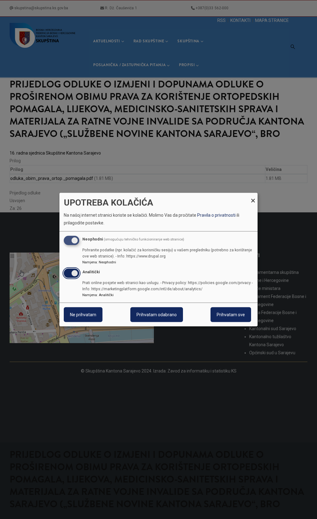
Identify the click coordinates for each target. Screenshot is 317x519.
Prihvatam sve (231, 314)
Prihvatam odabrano (157, 314)
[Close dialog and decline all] (253, 196)
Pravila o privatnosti (216, 215)
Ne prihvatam (83, 314)
